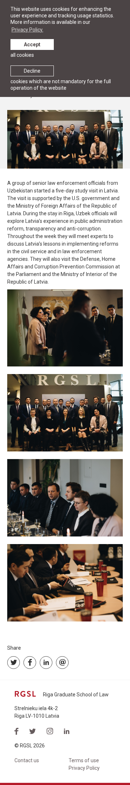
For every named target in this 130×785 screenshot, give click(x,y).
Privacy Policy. (27, 30)
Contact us (26, 760)
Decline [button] (32, 71)
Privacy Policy (84, 768)
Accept (32, 44)
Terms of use (84, 760)
